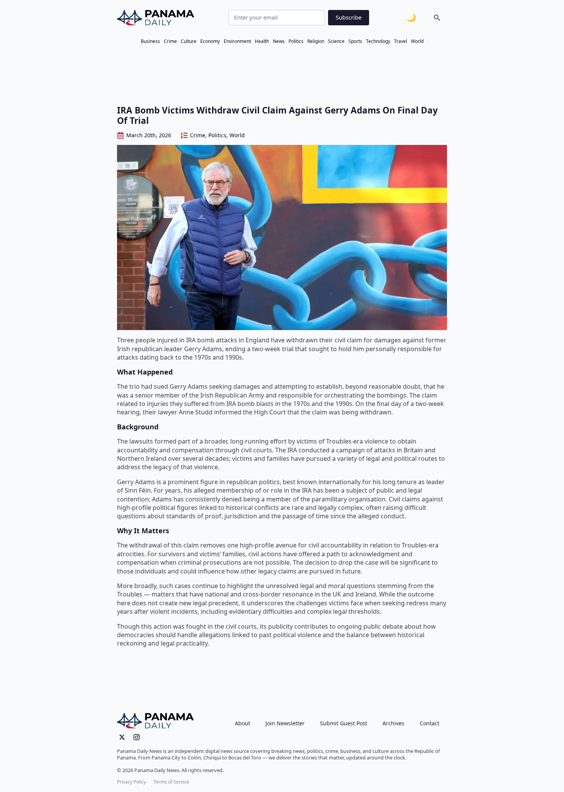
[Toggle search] (437, 18)
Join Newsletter (285, 723)
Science (336, 41)
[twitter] (122, 737)
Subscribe (348, 17)
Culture (188, 41)
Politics (296, 41)
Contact (429, 723)
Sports (355, 41)
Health (262, 41)
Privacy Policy (131, 782)
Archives (393, 723)
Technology (378, 41)
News (279, 41)
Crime (170, 41)
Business (150, 41)
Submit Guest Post (343, 723)
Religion (315, 41)
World (417, 41)
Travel (400, 41)
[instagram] (137, 737)
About (242, 723)
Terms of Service (171, 782)
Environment (237, 41)
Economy (210, 41)
